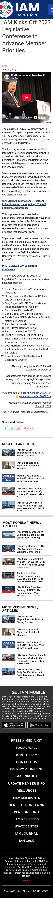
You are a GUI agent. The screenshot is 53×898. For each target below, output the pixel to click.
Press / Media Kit (26, 740)
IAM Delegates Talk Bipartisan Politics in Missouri (28, 465)
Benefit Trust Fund (26, 805)
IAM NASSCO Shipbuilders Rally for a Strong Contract (30, 453)
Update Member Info (26, 783)
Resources (26, 790)
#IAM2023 (41, 392)
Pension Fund (26, 812)
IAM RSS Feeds (26, 819)
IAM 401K (26, 840)
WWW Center (27, 826)
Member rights (26, 798)
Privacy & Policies (12, 891)
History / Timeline (26, 769)
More (26, 881)
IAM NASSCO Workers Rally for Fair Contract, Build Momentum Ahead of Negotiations (30, 507)
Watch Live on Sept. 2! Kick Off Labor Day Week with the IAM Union (31, 478)
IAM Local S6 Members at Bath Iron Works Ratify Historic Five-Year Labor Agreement (31, 493)
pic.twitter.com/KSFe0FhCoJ (35, 396)
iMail (5, 66)
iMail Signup (26, 776)
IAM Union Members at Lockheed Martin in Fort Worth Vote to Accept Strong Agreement (30, 536)
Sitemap (27, 891)
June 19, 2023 (43, 406)
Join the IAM (26, 755)
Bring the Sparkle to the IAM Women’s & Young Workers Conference (31, 549)
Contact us (26, 762)
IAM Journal (26, 833)
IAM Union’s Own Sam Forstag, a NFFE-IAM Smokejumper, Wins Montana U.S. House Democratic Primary (29, 593)
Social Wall (27, 748)
